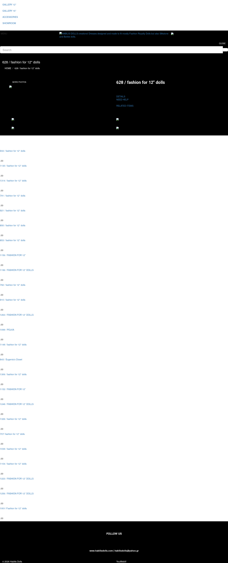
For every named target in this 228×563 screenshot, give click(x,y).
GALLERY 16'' (9, 10)
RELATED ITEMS (126, 105)
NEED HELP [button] (122, 99)
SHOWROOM (9, 23)
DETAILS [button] (120, 96)
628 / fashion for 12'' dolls (27, 68)
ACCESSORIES (10, 16)
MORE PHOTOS (19, 82)
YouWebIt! (121, 561)
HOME (8, 68)
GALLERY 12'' (9, 4)
